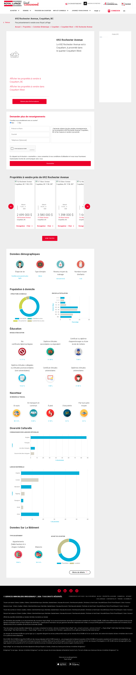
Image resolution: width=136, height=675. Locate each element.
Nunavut (127, 602)
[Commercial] (110, 3)
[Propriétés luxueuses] (92, 4)
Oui (19, 123)
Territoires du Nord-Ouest (91, 602)
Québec (22, 602)
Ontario (17, 602)
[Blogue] (126, 3)
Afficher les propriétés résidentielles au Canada (16, 617)
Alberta (27, 602)
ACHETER (13, 10)
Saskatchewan (53, 602)
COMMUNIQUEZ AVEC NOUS (76, 596)
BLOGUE (99, 596)
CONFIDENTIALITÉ (111, 599)
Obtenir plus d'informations (29, 101)
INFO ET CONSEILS (59, 10)
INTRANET (129, 596)
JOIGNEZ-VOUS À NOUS (80, 10)
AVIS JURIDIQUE (100, 599)
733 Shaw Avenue (63, 217)
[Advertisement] (115, 68)
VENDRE (25, 10)
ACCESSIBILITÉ (128, 599)
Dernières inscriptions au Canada (39, 617)
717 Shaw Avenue (43, 217)
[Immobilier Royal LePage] (21, 4)
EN (124, 11)
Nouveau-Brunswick (63, 602)
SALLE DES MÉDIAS (91, 596)
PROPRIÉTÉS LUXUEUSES (109, 596)
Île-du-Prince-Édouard (114, 602)
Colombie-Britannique (36, 602)
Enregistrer (20, 226)
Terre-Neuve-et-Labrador (76, 602)
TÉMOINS (120, 599)
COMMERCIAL (121, 596)
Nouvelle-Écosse (102, 602)
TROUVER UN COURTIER (43, 10)
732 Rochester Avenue (24, 217)
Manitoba (45, 602)
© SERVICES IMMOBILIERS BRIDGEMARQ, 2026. (22, 597)
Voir (28, 226)
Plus (96, 11)
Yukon (122, 602)
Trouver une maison (8, 602)
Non (12, 123)
